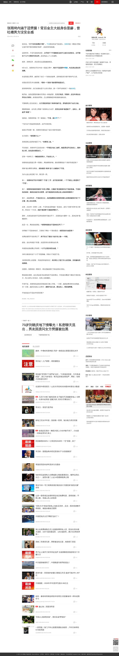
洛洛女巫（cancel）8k (99, 37)
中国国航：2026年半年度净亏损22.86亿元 (52, 583)
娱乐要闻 (89, 105)
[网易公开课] (76, 2)
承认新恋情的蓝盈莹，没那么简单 (96, 134)
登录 (97, 2)
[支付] (87, 2)
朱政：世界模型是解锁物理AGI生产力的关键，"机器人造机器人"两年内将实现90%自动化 (99, 258)
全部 (110, 50)
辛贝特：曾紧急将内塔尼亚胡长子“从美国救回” (54, 451)
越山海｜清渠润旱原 (46, 607)
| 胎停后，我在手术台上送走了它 (97, 371)
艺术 (97, 386)
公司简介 (42, 654)
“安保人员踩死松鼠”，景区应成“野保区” (51, 617)
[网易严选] (82, 2)
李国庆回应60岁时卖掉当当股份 (48, 464)
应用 (10, 2)
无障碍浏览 (16, 2)
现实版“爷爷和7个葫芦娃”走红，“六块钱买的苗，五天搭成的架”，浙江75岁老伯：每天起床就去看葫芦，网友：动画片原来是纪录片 (58, 376)
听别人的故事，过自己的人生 (98, 39)
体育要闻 (89, 186)
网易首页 (5, 2)
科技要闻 (89, 274)
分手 (55, 118)
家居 (92, 386)
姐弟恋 (73, 88)
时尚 (101, 386)
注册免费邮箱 (104, 2)
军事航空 (108, 386)
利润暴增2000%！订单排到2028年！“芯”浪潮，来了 (56, 441)
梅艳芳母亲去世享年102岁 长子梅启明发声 (98, 177)
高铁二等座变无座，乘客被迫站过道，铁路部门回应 (56, 542)
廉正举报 (84, 654)
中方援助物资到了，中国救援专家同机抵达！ (53, 562)
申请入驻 (77, 23)
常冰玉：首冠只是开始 (44, 407)
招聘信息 (52, 654)
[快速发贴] (13, 45)
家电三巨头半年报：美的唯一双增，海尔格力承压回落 (56, 420)
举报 (79, 36)
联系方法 (47, 654)
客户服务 (57, 654)
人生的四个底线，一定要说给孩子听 (96, 421)
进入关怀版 (22, 2)
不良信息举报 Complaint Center (73, 654)
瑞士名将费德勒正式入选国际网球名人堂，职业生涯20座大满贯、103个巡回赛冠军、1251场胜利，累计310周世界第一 (58, 531)
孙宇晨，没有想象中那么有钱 (94, 253)
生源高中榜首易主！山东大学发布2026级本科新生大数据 (57, 386)
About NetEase (35, 654)
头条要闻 (89, 143)
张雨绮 (66, 44)
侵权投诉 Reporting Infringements (95, 654)
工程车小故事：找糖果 (93, 412)
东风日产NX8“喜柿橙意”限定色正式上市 (97, 338)
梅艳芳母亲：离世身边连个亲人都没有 (97, 122)
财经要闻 (89, 230)
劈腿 (66, 68)
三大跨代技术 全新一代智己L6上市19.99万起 (99, 347)
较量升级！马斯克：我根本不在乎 (96, 291)
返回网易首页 (28, 335)
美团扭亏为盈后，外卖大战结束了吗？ (97, 295)
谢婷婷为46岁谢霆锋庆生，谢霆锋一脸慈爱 (98, 126)
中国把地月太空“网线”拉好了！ (47, 516)
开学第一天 (90, 425)
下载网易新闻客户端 (44, 335)
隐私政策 (63, 654)
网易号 (14, 23)
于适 (48, 44)
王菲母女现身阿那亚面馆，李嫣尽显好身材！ (99, 130)
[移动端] (70, 2)
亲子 (87, 386)
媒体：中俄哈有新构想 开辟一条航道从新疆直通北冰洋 (57, 351)
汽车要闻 (89, 315)
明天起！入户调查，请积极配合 (48, 361)
